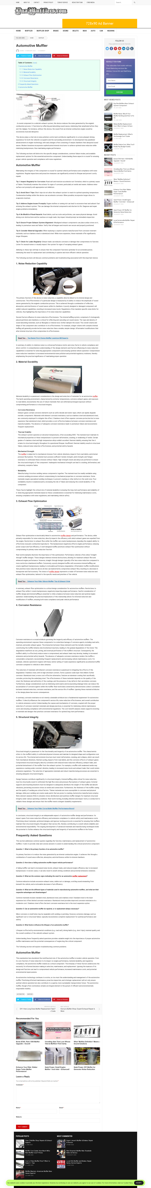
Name (18, 1108)
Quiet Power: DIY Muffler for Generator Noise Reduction (84, 1068)
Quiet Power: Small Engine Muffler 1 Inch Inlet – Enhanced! (57, 1068)
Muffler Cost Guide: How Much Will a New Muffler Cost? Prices (37, 1152)
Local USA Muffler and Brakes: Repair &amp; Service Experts (78, 1162)
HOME (18, 31)
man (85, 31)
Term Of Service (62, 2)
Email (61, 1108)
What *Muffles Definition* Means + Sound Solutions (87, 1042)
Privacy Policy (48, 2)
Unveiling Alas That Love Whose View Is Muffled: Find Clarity (57, 1042)
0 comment (41, 50)
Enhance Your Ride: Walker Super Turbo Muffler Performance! (26, 1069)
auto (93, 31)
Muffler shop (43, 31)
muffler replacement (79, 876)
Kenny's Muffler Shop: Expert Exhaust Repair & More (78, 1010)
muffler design (66, 536)
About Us (27, 2)
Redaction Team (77, 2)
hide (35, 63)
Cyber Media (91, 2)
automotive (20, 994)
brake (56, 31)
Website (19, 1117)
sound (65, 31)
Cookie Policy (128, 1183)
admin (22, 50)
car (101, 31)
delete (76, 31)
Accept (138, 1183)
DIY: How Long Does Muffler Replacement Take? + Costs (37, 1010)
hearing (111, 31)
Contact (36, 2)
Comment (20, 1085)
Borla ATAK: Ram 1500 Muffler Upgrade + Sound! (28, 1042)
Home (17, 2)
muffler (28, 31)
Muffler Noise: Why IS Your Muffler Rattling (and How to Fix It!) (124, 116)
